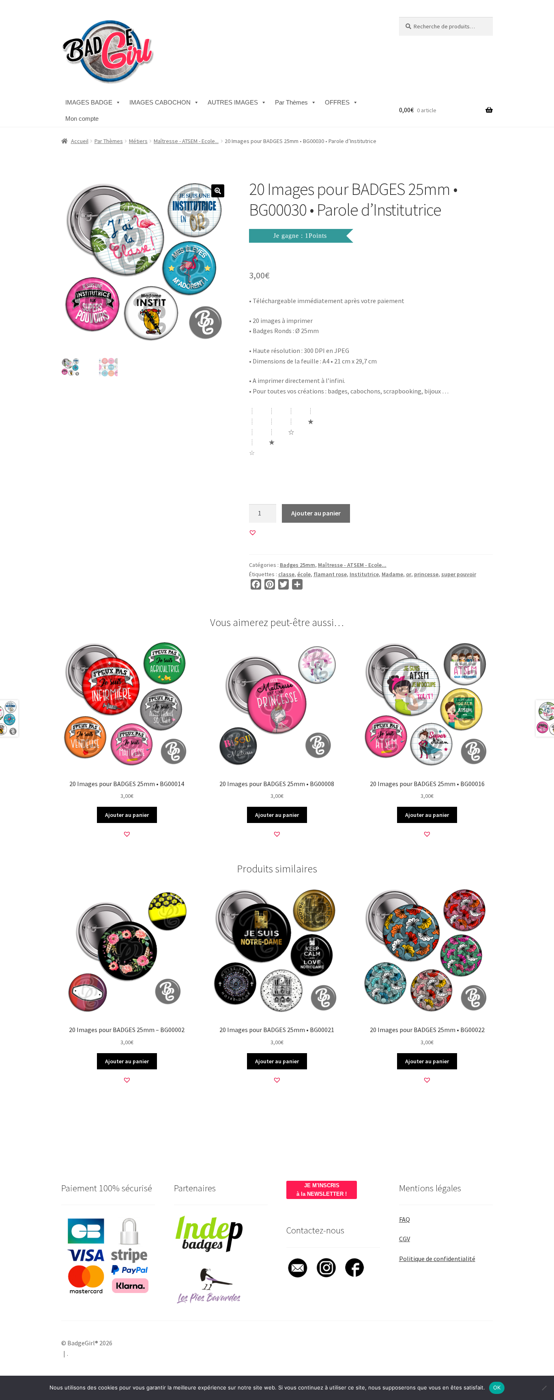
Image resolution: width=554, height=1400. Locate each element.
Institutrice (364, 574)
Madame (392, 574)
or (408, 574)
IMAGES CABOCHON (160, 102)
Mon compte (82, 118)
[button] (217, 190)
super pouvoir (458, 574)
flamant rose (330, 574)
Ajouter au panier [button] (127, 815)
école (304, 574)
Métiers (138, 141)
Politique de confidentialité (437, 1259)
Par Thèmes (291, 102)
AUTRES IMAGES (233, 102)
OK (497, 1387)
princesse (426, 574)
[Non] (544, 1388)
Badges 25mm (297, 565)
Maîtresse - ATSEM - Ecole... (186, 141)
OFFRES (337, 102)
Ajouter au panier (316, 513)
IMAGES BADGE (88, 102)
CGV (404, 1239)
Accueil (79, 141)
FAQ (404, 1219)
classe (286, 574)
